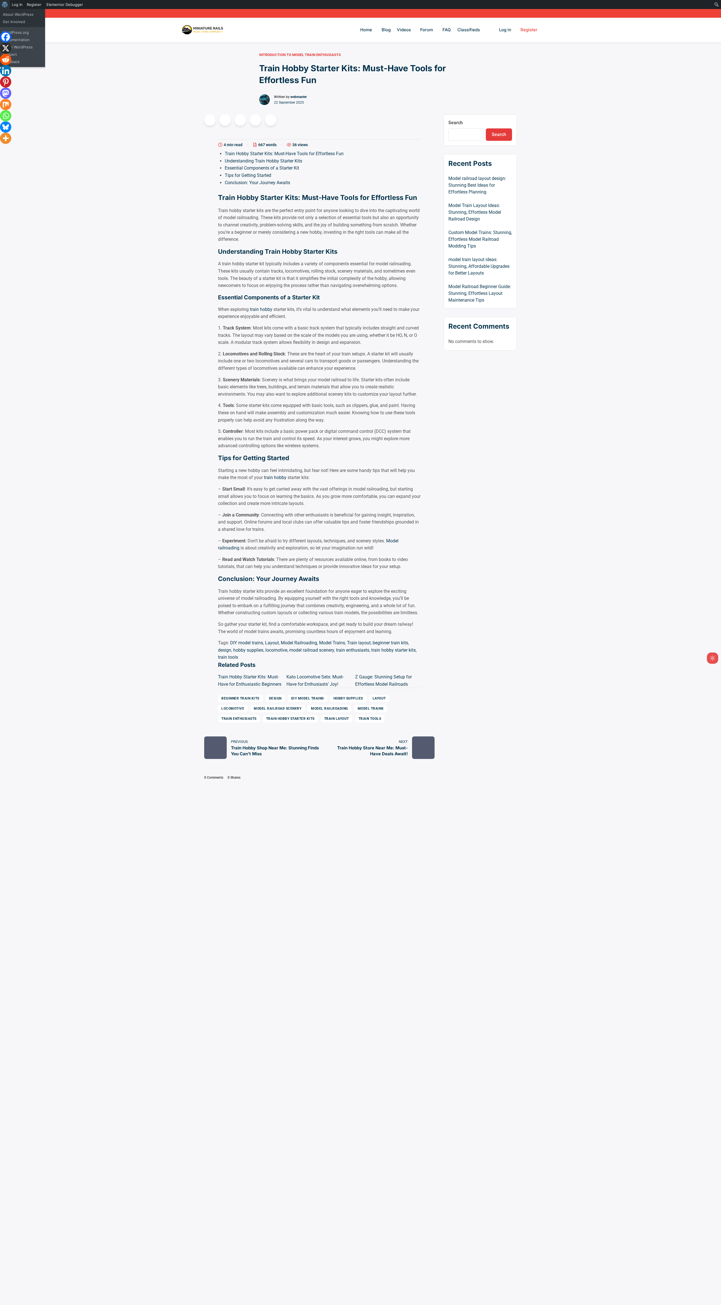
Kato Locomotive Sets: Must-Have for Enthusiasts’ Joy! (315, 680)
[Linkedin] (5, 70)
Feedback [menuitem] (11, 61)
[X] (5, 48)
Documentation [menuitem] (16, 39)
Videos (404, 29)
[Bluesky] (5, 127)
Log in (505, 29)
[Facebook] (5, 37)
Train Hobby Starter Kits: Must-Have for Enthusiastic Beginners (249, 680)
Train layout (359, 642)
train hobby (261, 309)
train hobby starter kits (393, 650)
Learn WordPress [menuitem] (18, 47)
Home (366, 29)
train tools (228, 657)
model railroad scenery (311, 650)
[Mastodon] (5, 93)
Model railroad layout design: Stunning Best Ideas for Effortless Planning (477, 185)
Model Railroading (299, 642)
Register (528, 29)
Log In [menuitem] (17, 4)
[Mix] (5, 104)
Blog (386, 29)
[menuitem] (5, 4)
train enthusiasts (352, 650)
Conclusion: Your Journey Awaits (257, 182)
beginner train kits (390, 642)
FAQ (446, 29)
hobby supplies (248, 650)
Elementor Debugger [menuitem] (64, 4)
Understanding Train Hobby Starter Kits (263, 161)
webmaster (298, 97)
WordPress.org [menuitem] (16, 32)
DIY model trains (246, 642)
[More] (5, 138)
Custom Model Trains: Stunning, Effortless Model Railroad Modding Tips (480, 239)
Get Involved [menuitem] (14, 21)
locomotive (276, 650)
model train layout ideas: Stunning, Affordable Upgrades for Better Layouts (478, 266)
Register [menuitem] (34, 4)
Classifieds (468, 29)
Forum (426, 29)
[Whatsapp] (5, 115)
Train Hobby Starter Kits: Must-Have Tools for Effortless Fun (284, 153)
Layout (272, 642)
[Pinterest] (5, 82)
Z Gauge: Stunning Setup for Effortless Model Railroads (383, 680)
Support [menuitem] (10, 54)
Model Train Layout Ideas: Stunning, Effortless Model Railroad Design (474, 212)
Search (455, 122)
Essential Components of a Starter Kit (262, 168)
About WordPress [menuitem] (18, 14)
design (224, 650)
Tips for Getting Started (248, 175)
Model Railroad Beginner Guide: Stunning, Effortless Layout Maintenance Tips (479, 293)
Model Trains (332, 642)
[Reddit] (5, 59)
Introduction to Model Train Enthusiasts (300, 55)
